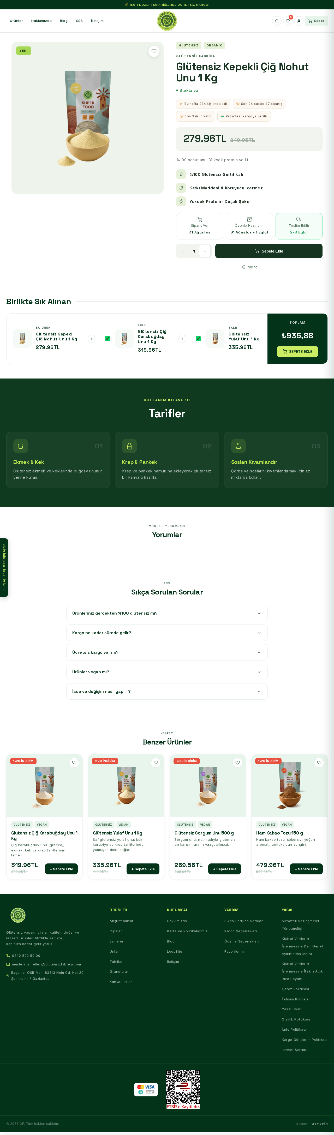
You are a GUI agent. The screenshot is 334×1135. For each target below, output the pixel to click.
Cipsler (116, 931)
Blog (64, 21)
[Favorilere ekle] (153, 51)
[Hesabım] (298, 21)
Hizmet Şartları (295, 1050)
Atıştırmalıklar (122, 921)
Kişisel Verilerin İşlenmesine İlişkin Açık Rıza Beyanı (302, 971)
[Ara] (277, 21)
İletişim (97, 21)
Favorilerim (234, 951)
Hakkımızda (41, 21)
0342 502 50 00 (26, 956)
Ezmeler (116, 941)
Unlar (114, 951)
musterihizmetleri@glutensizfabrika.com (46, 964)
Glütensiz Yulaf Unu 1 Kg (117, 833)
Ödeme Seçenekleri (241, 941)
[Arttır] (204, 251)
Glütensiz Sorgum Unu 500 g (204, 833)
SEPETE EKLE (300, 351)
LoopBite (174, 951)
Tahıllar (116, 961)
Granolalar (119, 971)
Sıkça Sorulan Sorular (243, 921)
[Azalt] (182, 251)
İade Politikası (294, 1029)
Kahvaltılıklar (121, 982)
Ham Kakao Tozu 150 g (279, 833)
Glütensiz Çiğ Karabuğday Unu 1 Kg (44, 835)
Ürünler (16, 21)
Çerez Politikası (295, 989)
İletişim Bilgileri (295, 999)
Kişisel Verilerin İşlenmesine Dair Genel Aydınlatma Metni (302, 946)
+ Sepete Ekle (61, 869)
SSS (79, 21)
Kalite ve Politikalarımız (187, 931)
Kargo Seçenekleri (240, 931)
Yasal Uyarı (292, 1009)
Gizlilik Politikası (296, 1019)
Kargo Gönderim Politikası (304, 1039)
